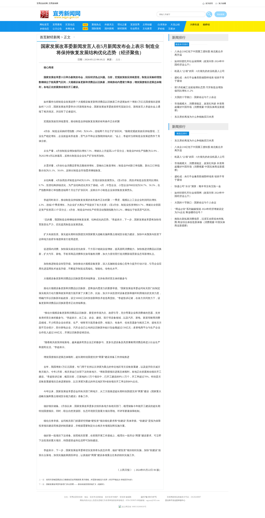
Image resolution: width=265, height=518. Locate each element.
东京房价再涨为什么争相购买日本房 (194, 117)
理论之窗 (122, 24)
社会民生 (135, 28)
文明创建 (147, 24)
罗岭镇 (161, 28)
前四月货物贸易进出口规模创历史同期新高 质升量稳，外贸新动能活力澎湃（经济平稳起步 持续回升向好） (86, 480)
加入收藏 (222, 3)
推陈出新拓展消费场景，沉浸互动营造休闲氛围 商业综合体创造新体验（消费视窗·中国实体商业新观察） (200, 222)
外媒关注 (109, 24)
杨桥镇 (206, 24)
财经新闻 (122, 28)
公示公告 (57, 28)
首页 (43, 37)
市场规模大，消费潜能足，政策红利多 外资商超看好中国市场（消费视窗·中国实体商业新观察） (199, 107)
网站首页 (44, 24)
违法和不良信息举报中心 (175, 500)
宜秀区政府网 (42, 3)
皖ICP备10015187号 (149, 497)
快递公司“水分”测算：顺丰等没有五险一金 (198, 186)
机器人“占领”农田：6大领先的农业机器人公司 (200, 71)
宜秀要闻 (57, 24)
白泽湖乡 (162, 24)
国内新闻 (109, 28)
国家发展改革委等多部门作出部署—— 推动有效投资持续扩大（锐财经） (72, 484)
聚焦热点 (96, 24)
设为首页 (209, 3)
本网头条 (70, 28)
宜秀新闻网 (53, 3)
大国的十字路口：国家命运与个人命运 (195, 97)
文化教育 (147, 28)
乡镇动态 (44, 28)
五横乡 (171, 28)
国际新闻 (96, 28)
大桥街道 (194, 24)
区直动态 (70, 24)
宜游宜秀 (135, 24)
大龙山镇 (175, 24)
